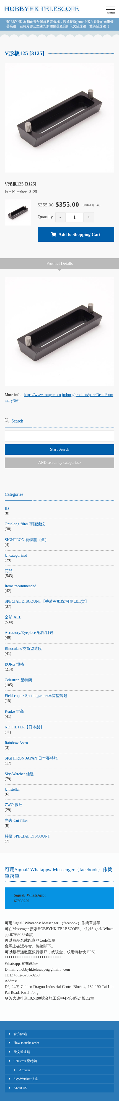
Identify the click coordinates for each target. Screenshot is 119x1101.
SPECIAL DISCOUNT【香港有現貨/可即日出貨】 (47, 601)
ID (7, 509)
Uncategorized (16, 555)
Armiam (24, 1070)
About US (20, 1088)
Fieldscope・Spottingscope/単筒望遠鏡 (36, 696)
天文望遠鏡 (22, 1052)
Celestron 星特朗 (18, 680)
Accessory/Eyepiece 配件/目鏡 (29, 633)
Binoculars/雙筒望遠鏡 (23, 649)
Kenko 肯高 (14, 711)
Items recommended (20, 586)
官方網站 (20, 1034)
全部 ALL (13, 617)
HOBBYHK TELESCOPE (42, 8)
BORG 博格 (14, 664)
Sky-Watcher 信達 (19, 774)
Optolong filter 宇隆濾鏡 (25, 524)
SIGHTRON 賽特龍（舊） (27, 540)
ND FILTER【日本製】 (24, 727)
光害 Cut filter (16, 821)
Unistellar (12, 789)
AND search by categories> (59, 463)
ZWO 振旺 (13, 805)
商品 (8, 571)
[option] (59, 118)
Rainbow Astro (16, 743)
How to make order (26, 1043)
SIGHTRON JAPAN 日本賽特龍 (31, 758)
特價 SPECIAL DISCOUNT (27, 836)
